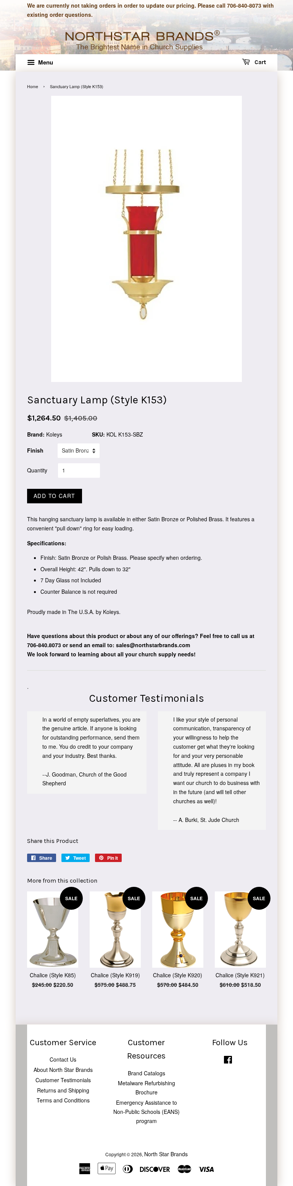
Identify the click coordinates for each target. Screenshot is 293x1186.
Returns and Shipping (63, 1090)
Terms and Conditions (63, 1100)
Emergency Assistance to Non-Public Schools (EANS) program (146, 1112)
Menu (45, 62)
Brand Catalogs (146, 1073)
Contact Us (63, 1059)
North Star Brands (166, 1154)
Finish (35, 450)
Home (32, 86)
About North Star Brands (63, 1069)
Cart (259, 62)
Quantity (37, 470)
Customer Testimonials (63, 1080)
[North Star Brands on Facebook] (228, 1061)
